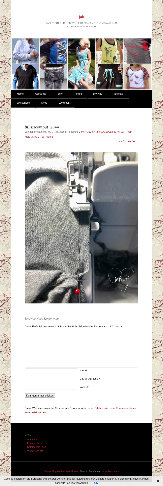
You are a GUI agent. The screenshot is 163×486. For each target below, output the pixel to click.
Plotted (78, 93)
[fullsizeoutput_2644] (81, 227)
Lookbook (64, 102)
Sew (59, 93)
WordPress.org (35, 451)
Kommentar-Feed (36, 447)
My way (97, 93)
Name (84, 370)
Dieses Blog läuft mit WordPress (61, 471)
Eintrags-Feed (35, 443)
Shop (44, 102)
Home (20, 93)
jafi (81, 16)
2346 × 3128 (86, 131)
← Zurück (121, 141)
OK (96, 482)
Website (84, 387)
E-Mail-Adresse (90, 378)
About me (40, 93)
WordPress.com (110, 471)
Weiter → (133, 141)
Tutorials (118, 93)
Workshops (23, 102)
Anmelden (32, 439)
